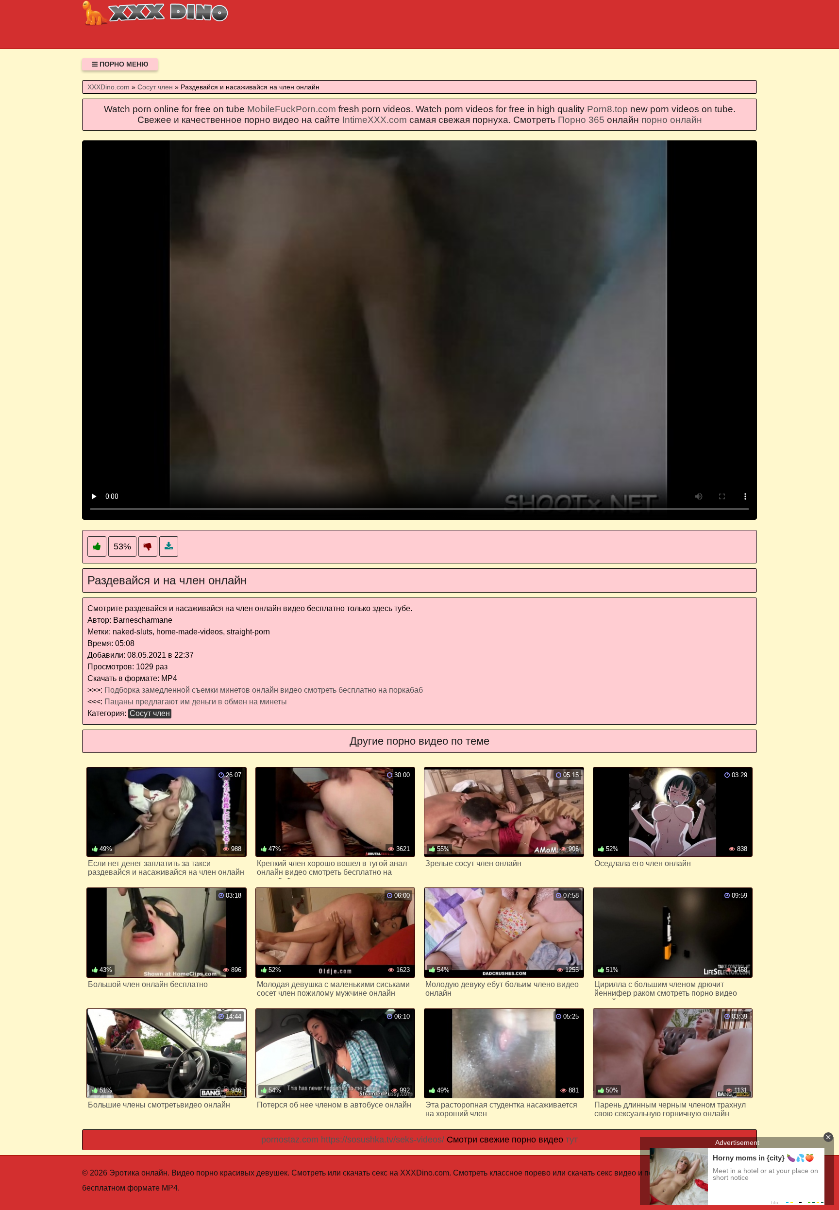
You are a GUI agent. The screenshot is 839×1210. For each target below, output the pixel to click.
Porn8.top (607, 109)
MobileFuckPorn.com (291, 109)
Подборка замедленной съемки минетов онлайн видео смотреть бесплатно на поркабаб (263, 690)
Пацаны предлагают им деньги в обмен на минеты (195, 702)
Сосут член (150, 713)
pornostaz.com (290, 1139)
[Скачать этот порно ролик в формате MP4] (168, 547)
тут (572, 1139)
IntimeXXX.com (374, 120)
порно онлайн (671, 120)
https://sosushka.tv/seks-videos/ (382, 1139)
